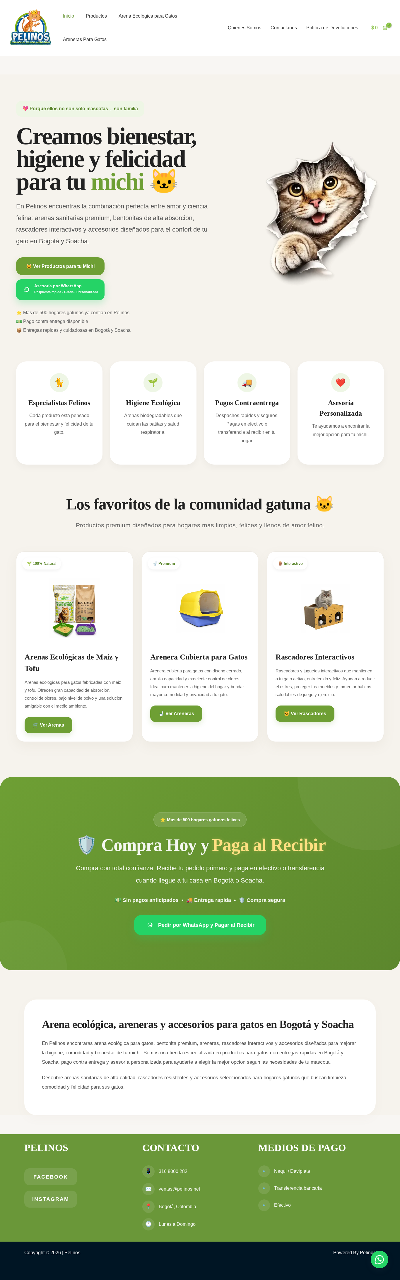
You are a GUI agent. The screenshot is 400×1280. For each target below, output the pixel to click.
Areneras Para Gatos (85, 39)
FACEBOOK (50, 1177)
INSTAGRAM (50, 1199)
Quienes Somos (244, 27)
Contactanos (284, 27)
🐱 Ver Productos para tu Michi (60, 266)
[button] (379, 1259)
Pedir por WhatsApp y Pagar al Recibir (206, 925)
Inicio (68, 15)
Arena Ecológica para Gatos (148, 15)
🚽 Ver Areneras (176, 713)
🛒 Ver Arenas (48, 725)
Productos (96, 15)
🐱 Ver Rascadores (305, 713)
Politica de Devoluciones (332, 27)
